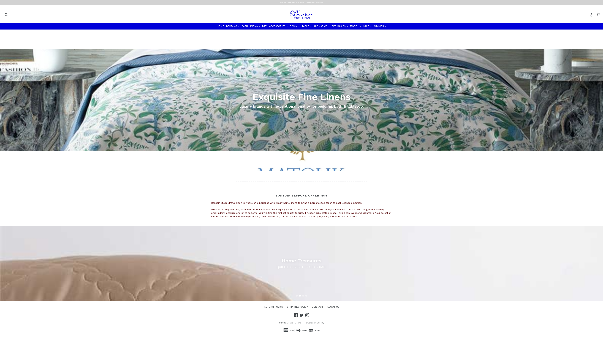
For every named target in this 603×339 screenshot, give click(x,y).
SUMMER (380, 26)
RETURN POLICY (273, 306)
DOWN (295, 26)
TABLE (307, 26)
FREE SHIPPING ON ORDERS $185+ (301, 2)
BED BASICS (340, 26)
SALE (367, 26)
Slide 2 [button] (300, 296)
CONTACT (317, 306)
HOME (220, 26)
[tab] (297, 296)
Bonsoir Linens (294, 323)
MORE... (356, 26)
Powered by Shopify (314, 323)
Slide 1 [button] (297, 296)
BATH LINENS (251, 26)
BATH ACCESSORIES (275, 26)
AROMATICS (322, 26)
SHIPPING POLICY (297, 306)
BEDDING (233, 26)
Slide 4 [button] (306, 296)
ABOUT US (333, 306)
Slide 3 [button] (303, 296)
